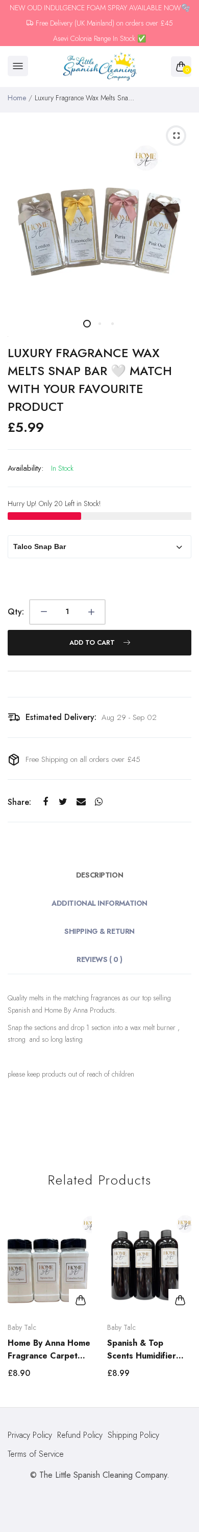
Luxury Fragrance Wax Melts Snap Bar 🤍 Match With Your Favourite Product (90, 379)
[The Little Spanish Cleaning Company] (100, 66)
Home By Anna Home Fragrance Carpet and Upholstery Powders (49, 1349)
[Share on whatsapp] (98, 801)
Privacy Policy (30, 1435)
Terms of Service (36, 1454)
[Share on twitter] (63, 801)
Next (179, 1299)
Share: (19, 802)
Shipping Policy (133, 1435)
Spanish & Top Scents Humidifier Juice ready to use (142, 1349)
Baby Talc (22, 1327)
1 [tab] (87, 323)
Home (17, 98)
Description (99, 875)
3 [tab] (112, 323)
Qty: (16, 612)
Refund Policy (80, 1435)
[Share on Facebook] (45, 801)
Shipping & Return (99, 931)
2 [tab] (100, 323)
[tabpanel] (99, 212)
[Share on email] (80, 801)
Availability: (25, 468)
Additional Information (99, 903)
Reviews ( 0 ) (99, 959)
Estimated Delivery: (61, 717)
